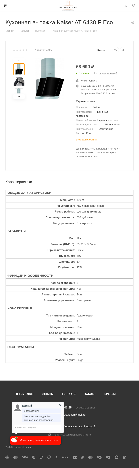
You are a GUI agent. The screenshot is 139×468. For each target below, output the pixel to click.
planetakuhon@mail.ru (72, 414)
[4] (23, 50)
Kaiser (101, 50)
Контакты (69, 394)
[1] (13, 50)
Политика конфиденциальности (72, 435)
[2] (16, 50)
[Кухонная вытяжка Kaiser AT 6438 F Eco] (49, 78)
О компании (24, 394)
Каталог (90, 394)
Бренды (110, 394)
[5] (26, 50)
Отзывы (48, 394)
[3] (20, 50)
